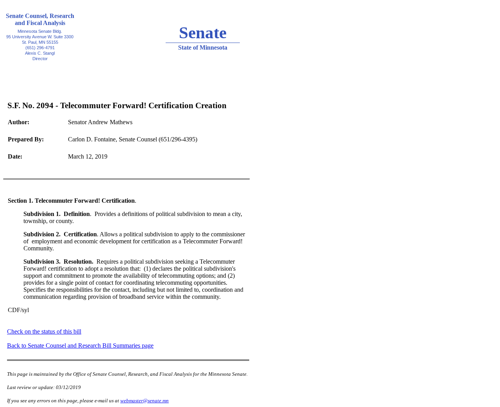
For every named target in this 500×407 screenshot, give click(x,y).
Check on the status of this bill (44, 331)
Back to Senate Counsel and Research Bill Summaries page (80, 345)
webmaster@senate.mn (144, 400)
